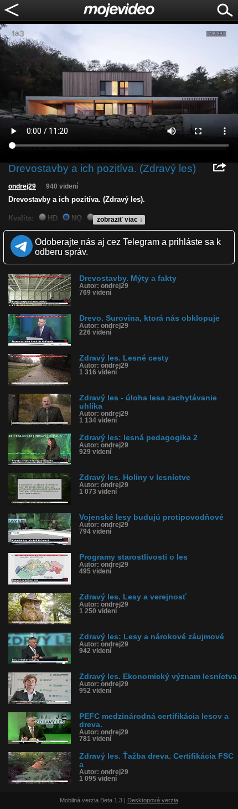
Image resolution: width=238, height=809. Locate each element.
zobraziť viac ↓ (120, 219)
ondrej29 (22, 186)
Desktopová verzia (152, 800)
